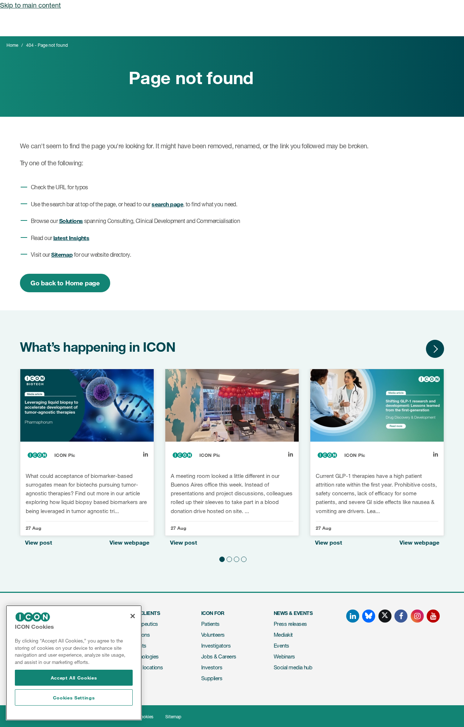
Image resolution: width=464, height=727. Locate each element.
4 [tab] (242, 558)
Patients (210, 623)
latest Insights (71, 237)
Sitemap (61, 254)
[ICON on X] (385, 616)
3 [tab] (235, 558)
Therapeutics (143, 623)
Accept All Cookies (74, 678)
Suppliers (211, 678)
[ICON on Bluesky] (368, 616)
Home (12, 45)
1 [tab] (221, 558)
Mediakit (283, 634)
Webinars (284, 656)
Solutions (71, 220)
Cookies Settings (74, 698)
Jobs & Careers (218, 656)
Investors (211, 667)
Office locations (146, 667)
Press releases (290, 623)
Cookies (145, 716)
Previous (413, 349)
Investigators (216, 645)
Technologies (144, 656)
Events (281, 645)
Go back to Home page (65, 283)
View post (38, 542)
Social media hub (293, 667)
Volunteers (213, 634)
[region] (74, 662)
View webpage (129, 542)
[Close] (133, 616)
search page (167, 204)
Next (435, 349)
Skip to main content (30, 5)
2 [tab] (228, 558)
